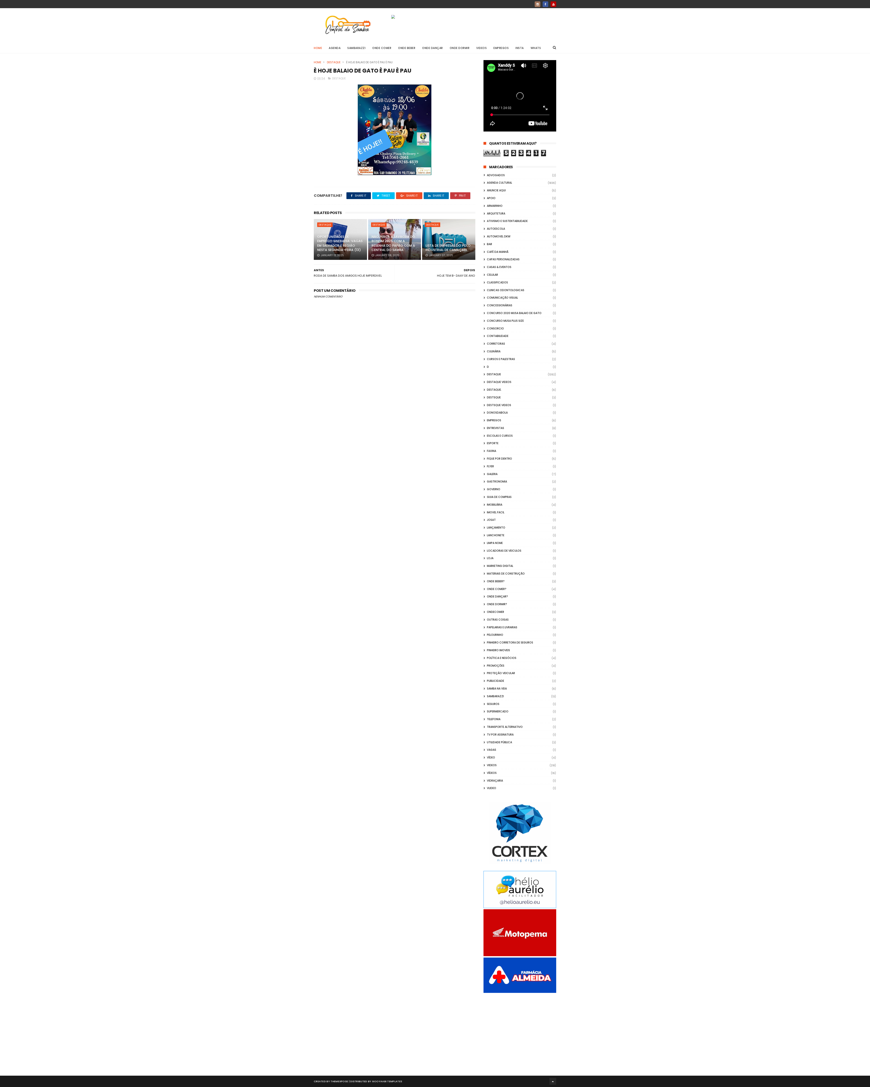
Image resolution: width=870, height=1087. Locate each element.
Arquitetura (496, 213)
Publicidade (495, 681)
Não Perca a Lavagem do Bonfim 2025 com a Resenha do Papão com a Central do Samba (393, 243)
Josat (491, 520)
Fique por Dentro (499, 459)
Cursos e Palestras (501, 359)
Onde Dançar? (497, 596)
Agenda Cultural (499, 183)
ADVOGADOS (496, 175)
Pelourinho (495, 635)
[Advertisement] (519, 1029)
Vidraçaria (495, 780)
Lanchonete (495, 535)
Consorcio (495, 328)
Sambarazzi (356, 48)
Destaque (334, 62)
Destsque (494, 397)
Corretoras (496, 344)
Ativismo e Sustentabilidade (507, 221)
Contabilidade (497, 336)
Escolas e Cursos (500, 436)
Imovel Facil (495, 512)
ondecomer (495, 612)
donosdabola (497, 412)
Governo (493, 489)
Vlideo (491, 788)
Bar (489, 244)
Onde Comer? (496, 589)
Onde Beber (406, 48)
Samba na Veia (497, 688)
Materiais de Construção (506, 573)
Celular (492, 275)
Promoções (495, 666)
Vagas (491, 750)
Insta (519, 48)
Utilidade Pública (499, 742)
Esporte (492, 443)
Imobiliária (494, 505)
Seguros (493, 704)
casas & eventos (499, 267)
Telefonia (493, 719)
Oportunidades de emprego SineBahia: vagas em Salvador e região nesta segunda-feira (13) (339, 243)
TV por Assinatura (500, 734)
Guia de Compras (499, 497)
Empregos (501, 48)
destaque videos (499, 382)
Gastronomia (497, 481)
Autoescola (496, 229)
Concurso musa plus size (505, 321)
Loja (490, 558)
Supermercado (497, 711)
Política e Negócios (501, 658)
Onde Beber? (496, 581)
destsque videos (499, 405)
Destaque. (494, 390)
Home (318, 48)
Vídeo (491, 757)
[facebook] (545, 4)
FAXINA (491, 451)
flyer (490, 466)
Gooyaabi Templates (387, 1081)
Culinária (493, 351)
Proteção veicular (501, 673)
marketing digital (500, 566)
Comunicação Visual (502, 298)
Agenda (335, 48)
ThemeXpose (339, 1081)
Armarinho (495, 206)
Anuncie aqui (496, 190)
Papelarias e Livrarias (502, 627)
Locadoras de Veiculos (504, 551)
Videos (481, 48)
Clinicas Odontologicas (505, 290)
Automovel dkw (498, 236)
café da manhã (497, 252)
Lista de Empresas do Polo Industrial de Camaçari (448, 247)
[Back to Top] (552, 1081)
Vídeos (492, 773)
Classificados (497, 282)
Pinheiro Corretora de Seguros (510, 642)
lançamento (496, 527)
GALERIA (492, 474)
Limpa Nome (495, 543)
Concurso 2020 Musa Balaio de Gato (514, 313)
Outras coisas (498, 619)
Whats (536, 48)
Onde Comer (381, 48)
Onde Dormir (460, 48)
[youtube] (553, 4)
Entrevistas (495, 428)
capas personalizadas (503, 259)
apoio (491, 198)
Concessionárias (499, 305)
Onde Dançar (432, 48)
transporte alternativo (505, 727)
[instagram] (537, 4)
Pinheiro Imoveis (498, 650)
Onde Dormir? (497, 604)
